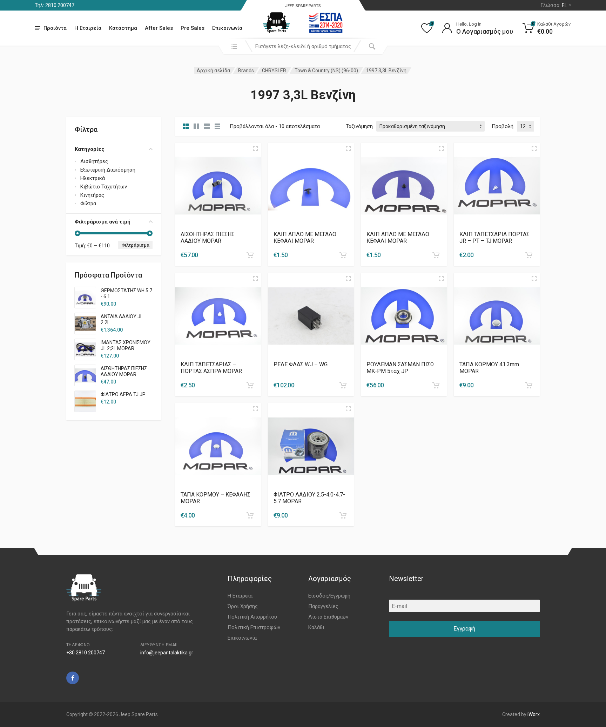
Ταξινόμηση (359, 126)
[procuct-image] (218, 185)
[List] (207, 126)
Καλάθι (316, 627)
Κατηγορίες (90, 149)
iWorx (533, 714)
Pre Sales (192, 28)
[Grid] (186, 126)
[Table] (217, 126)
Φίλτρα (88, 203)
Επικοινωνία (227, 28)
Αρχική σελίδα (213, 70)
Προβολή (502, 126)
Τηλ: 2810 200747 (54, 5)
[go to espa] (325, 22)
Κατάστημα (123, 28)
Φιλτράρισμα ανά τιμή (102, 222)
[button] (250, 255)
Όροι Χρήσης (243, 606)
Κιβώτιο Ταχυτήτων (103, 187)
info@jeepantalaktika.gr (166, 652)
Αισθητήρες (94, 161)
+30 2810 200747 (85, 652)
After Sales (159, 28)
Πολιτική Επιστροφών (254, 627)
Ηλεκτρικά (92, 178)
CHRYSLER (274, 70)
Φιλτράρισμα (135, 245)
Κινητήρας (92, 195)
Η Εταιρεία (87, 28)
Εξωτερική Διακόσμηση (107, 170)
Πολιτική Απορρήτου (252, 617)
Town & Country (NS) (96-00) (326, 70)
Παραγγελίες (323, 606)
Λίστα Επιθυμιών (328, 617)
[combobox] (303, 46)
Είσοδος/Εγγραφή (329, 596)
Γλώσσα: (554, 5)
